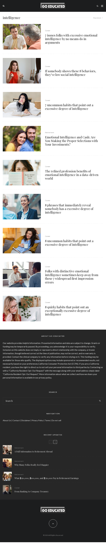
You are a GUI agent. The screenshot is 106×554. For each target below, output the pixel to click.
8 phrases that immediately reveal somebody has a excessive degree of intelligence (69, 208)
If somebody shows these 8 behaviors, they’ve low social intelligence (70, 73)
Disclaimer (25, 420)
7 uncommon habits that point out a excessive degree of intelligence (69, 107)
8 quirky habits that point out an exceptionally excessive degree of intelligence (67, 310)
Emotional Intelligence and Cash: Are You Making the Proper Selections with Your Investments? (71, 140)
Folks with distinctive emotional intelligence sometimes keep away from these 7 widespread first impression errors (71, 276)
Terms (47, 420)
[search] (100, 401)
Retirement (49, 132)
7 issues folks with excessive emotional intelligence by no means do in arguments (71, 38)
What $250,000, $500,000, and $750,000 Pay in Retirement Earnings (46, 478)
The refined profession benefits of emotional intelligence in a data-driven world (71, 174)
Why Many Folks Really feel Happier (31, 465)
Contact (16, 420)
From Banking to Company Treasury (31, 491)
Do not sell (56, 420)
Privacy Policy (37, 420)
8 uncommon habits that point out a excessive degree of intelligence (69, 242)
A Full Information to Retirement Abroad (33, 451)
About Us (7, 420)
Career (47, 31)
